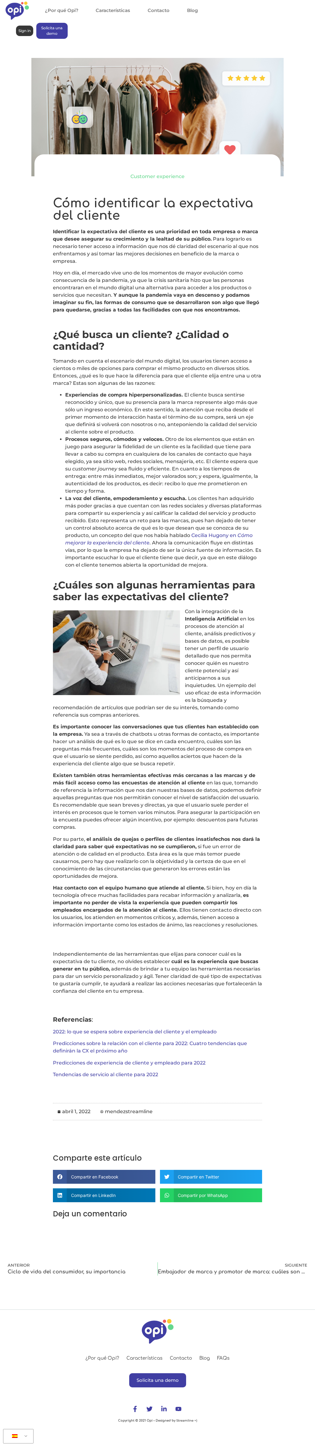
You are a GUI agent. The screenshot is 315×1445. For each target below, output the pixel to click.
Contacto (158, 10)
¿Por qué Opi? (61, 10)
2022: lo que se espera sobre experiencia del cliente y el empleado (135, 1032)
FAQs (223, 1358)
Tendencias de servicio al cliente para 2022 (105, 1074)
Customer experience (157, 176)
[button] (104, 1177)
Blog (192, 10)
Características (113, 10)
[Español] (17, 1436)
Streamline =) (186, 1421)
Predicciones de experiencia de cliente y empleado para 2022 (129, 1063)
